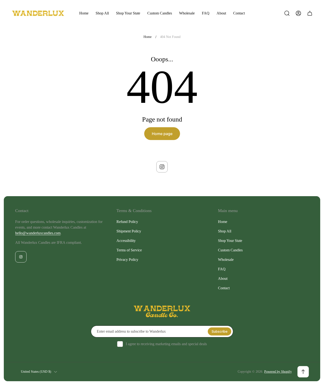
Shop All (224, 231)
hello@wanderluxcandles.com (37, 233)
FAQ (222, 269)
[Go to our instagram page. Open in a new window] (162, 166)
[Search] (287, 13)
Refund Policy (127, 222)
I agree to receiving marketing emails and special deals (166, 344)
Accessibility (126, 241)
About (222, 278)
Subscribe (219, 331)
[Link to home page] (162, 311)
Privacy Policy (127, 260)
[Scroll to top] (303, 371)
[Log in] (298, 13)
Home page (162, 133)
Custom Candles (230, 250)
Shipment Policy (128, 231)
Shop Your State (230, 241)
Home (147, 37)
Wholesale (226, 260)
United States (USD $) (36, 371)
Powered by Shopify (278, 371)
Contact (224, 288)
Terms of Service (129, 250)
